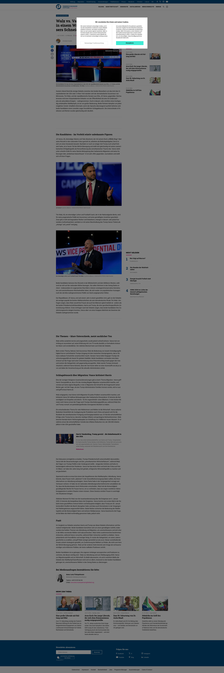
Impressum (116, 51)
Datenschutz (108, 51)
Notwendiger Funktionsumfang (94, 43)
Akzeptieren (130, 43)
